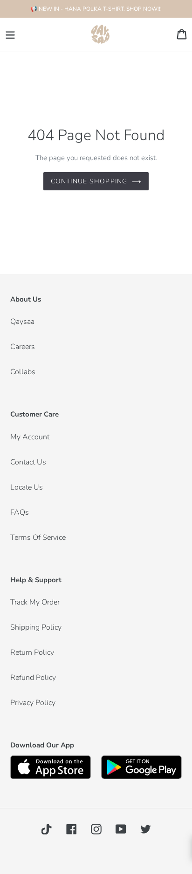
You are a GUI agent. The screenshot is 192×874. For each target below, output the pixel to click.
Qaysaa (22, 321)
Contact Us (28, 462)
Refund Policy (33, 677)
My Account (29, 437)
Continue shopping (89, 181)
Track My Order (35, 602)
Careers (22, 347)
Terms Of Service (38, 537)
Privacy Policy (32, 703)
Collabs (22, 372)
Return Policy (32, 652)
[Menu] (10, 34)
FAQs (19, 512)
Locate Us (26, 487)
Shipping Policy (36, 627)
